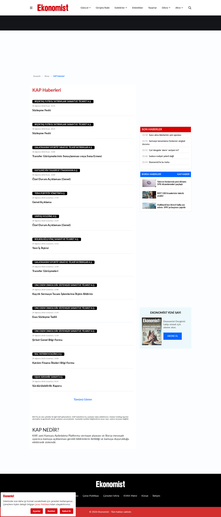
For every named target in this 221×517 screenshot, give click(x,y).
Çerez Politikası (91, 496)
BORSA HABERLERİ (151, 174)
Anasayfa (36, 76)
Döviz (165, 8)
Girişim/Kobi (102, 8)
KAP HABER (183, 174)
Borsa (47, 76)
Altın (178, 8)
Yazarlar (152, 8)
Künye (144, 496)
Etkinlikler (137, 8)
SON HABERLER (152, 129)
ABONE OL (172, 336)
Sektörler (120, 8)
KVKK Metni (130, 496)
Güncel (84, 8)
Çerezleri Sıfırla (111, 496)
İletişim (156, 496)
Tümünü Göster (83, 399)
